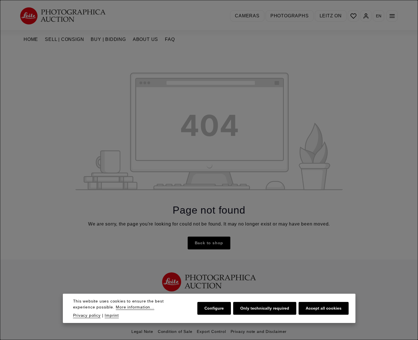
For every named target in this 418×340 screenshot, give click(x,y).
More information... (135, 307)
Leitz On (331, 15)
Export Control (211, 331)
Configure (214, 308)
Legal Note (142, 331)
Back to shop (209, 243)
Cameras (247, 15)
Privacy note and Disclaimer (259, 331)
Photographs (289, 15)
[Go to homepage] (62, 15)
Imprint (112, 315)
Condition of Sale (175, 331)
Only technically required (264, 308)
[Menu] (392, 16)
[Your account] (366, 16)
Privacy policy (87, 315)
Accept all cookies (324, 308)
